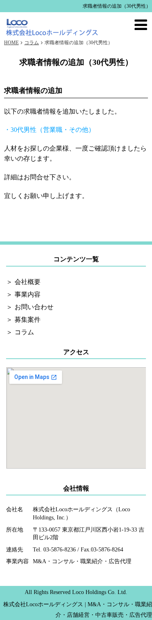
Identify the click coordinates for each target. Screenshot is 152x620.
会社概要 (28, 281)
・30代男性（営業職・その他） (49, 129)
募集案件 (28, 319)
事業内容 (28, 294)
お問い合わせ (34, 307)
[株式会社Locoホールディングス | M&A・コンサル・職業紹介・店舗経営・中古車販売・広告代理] (52, 25)
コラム (24, 332)
